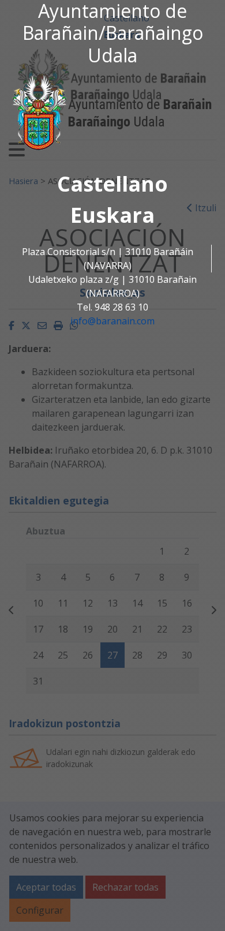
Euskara (112, 215)
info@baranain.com (112, 321)
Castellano (112, 184)
